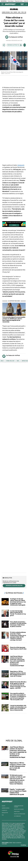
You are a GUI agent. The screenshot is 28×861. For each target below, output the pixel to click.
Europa (15, 12)
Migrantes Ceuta (18, 1)
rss (3, 815)
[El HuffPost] (10, 4)
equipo (3, 805)
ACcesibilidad (17, 816)
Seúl (18, 361)
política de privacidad (19, 813)
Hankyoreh (20, 165)
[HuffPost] (7, 801)
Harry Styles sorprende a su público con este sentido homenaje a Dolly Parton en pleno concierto (18, 624)
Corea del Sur (10, 361)
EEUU (11, 12)
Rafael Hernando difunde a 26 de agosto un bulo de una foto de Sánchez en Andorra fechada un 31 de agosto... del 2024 (18, 685)
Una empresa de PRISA (14, 853)
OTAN (22, 12)
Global (14, 9)
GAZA (19, 12)
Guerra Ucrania (6, 12)
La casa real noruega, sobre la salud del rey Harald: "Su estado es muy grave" (18, 613)
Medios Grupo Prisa (14, 857)
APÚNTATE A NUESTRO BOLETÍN (14, 585)
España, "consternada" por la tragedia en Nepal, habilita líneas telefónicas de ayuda (18, 791)
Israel (25, 12)
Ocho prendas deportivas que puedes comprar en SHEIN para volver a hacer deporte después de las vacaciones (13, 319)
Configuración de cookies (18, 806)
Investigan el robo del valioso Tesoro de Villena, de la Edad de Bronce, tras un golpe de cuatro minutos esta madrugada (18, 602)
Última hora (22, 4)
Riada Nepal (10, 1)
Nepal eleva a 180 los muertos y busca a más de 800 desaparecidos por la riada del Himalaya (18, 674)
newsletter (5, 812)
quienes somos (5, 808)
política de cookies (19, 809)
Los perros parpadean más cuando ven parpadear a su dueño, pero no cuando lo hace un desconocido (18, 708)
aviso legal (17, 811)
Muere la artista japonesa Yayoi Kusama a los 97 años (18, 648)
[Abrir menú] (2, 4)
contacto (4, 810)
